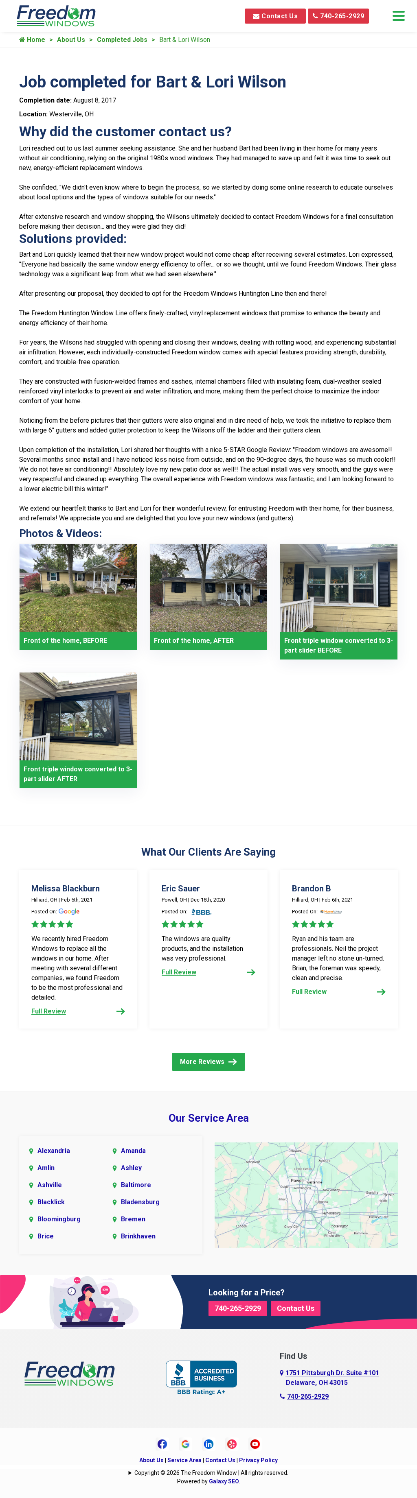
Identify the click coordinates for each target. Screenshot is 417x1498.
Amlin (46, 1168)
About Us (71, 40)
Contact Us (279, 16)
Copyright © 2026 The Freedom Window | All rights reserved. (211, 1473)
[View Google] (185, 1444)
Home (35, 40)
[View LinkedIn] (209, 1444)
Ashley (131, 1168)
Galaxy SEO (224, 1481)
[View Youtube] (255, 1444)
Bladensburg (140, 1202)
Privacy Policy (258, 1460)
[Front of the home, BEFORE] (78, 587)
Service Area (184, 1460)
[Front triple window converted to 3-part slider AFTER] (78, 716)
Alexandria (53, 1151)
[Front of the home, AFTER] (208, 587)
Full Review (48, 1011)
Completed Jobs (122, 40)
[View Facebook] (162, 1444)
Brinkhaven (138, 1236)
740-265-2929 (341, 16)
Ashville (49, 1185)
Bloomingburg (59, 1219)
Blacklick (51, 1202)
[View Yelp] (232, 1444)
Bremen (133, 1219)
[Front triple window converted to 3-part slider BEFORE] (338, 587)
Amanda (133, 1151)
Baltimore (136, 1185)
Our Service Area (209, 1118)
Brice (45, 1236)
